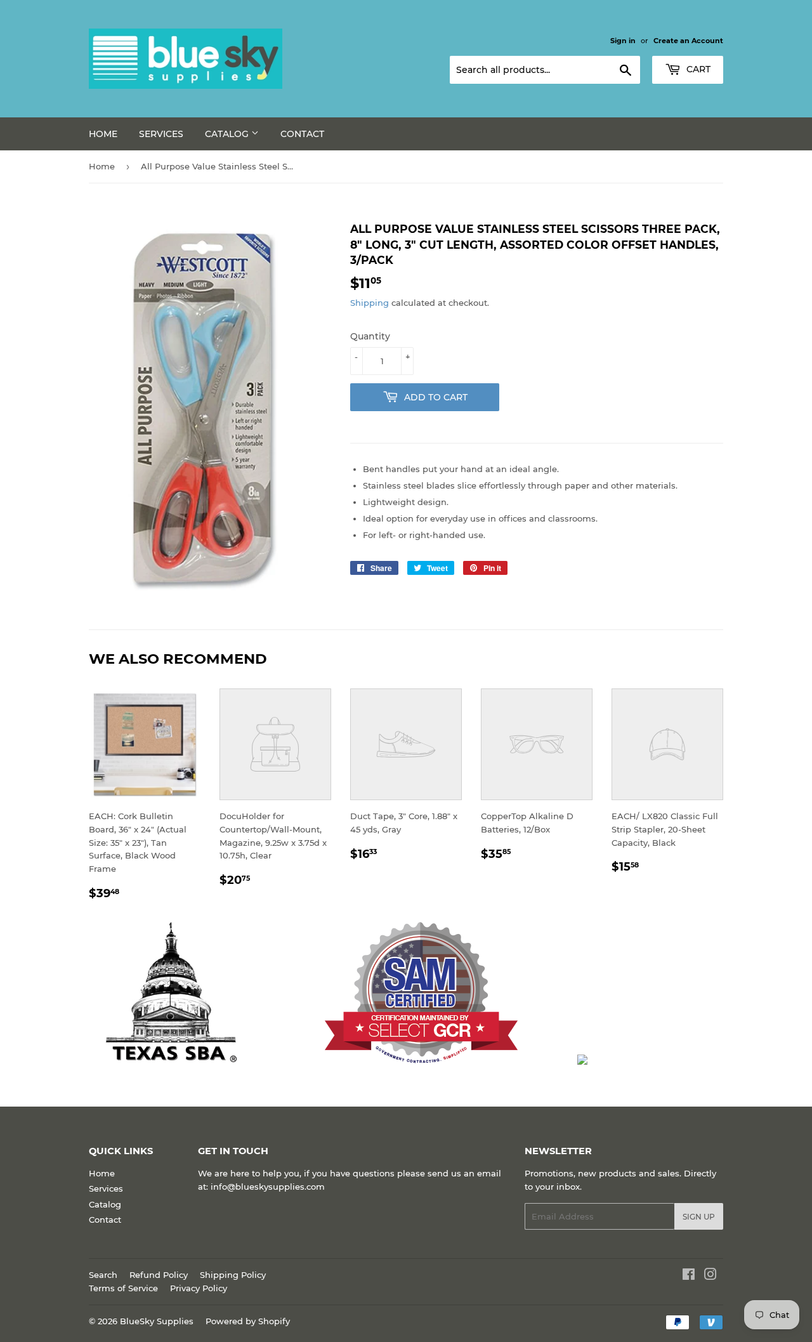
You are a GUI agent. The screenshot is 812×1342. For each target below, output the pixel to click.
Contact (302, 134)
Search (103, 1275)
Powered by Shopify (248, 1321)
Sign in (623, 40)
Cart (697, 69)
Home (103, 134)
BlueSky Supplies (156, 1321)
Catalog (228, 134)
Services (161, 134)
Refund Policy (158, 1275)
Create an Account (688, 40)
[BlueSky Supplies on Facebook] (688, 1276)
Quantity (370, 336)
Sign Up (699, 1216)
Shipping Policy (233, 1275)
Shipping (369, 303)
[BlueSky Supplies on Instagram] (710, 1276)
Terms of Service (123, 1288)
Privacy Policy (198, 1288)
